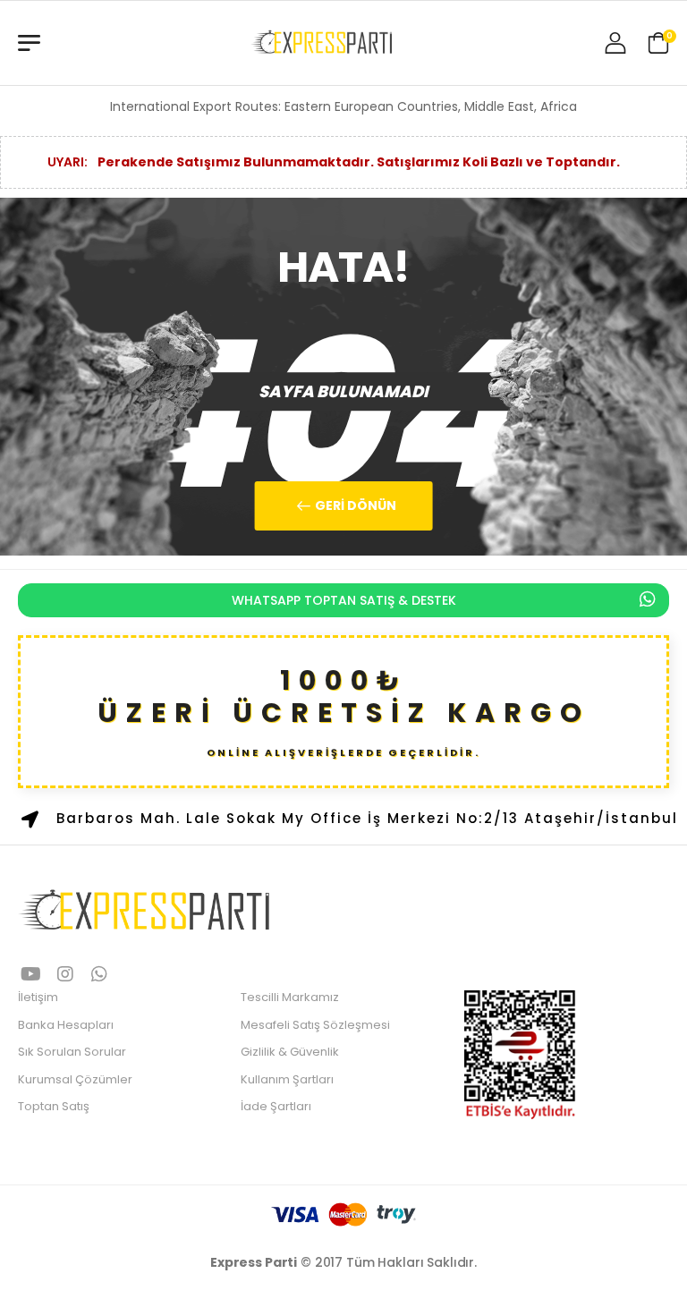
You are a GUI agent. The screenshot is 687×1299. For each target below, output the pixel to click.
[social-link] (31, 975)
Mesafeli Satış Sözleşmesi (315, 1024)
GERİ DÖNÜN (354, 505)
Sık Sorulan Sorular (72, 1051)
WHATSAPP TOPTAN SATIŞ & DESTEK (344, 600)
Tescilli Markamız (290, 997)
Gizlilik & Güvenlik (290, 1051)
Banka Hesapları (66, 1024)
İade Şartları (276, 1106)
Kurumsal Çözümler (75, 1079)
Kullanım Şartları (287, 1079)
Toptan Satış (53, 1106)
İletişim (38, 997)
